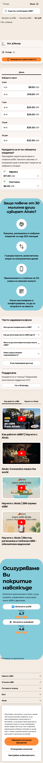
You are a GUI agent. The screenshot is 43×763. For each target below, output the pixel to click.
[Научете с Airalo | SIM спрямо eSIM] (21, 487)
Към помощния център (21, 363)
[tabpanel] (21, 109)
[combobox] (21, 11)
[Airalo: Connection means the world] (21, 453)
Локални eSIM (25, 18)
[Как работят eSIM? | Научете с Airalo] (21, 418)
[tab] (21, 72)
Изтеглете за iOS (23, 606)
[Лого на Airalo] (7, 4)
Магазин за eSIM (9, 18)
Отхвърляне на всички (21, 749)
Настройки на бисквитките (21, 755)
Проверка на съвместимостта (23, 59)
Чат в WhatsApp (21, 385)
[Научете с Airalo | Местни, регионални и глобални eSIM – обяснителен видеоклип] (21, 522)
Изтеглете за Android (23, 622)
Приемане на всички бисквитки (22, 741)
